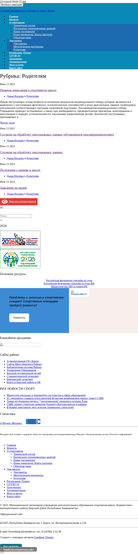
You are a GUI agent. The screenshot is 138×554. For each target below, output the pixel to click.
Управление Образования (21, 370)
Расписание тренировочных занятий (34, 28)
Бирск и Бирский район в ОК (24, 382)
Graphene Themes (44, 537)
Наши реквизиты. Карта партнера (32, 34)
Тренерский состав (24, 25)
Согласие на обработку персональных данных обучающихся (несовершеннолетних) (57, 134)
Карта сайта (15, 68)
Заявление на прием (13, 188)
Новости (12, 448)
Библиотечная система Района (24, 367)
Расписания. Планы (18, 481)
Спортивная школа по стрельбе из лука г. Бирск (27, 10)
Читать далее (7, 122)
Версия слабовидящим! (22, 201)
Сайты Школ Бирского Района (24, 364)
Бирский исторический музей (24, 373)
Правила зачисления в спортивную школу (28, 90)
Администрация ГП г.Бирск (23, 361)
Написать (19, 317)
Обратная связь (22, 466)
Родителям (32, 96)
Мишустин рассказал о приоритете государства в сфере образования (46, 395)
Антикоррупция (16, 490)
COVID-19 (13, 484)
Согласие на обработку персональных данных (31, 152)
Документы (15, 40)
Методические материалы (28, 46)
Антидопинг (14, 487)
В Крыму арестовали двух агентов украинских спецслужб (40, 407)
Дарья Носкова (15, 96)
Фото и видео (14, 493)
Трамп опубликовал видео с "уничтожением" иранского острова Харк (47, 401)
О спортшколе (17, 22)
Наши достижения (24, 31)
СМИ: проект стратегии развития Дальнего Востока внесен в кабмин (47, 404)
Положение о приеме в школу (20, 170)
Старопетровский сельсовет (23, 376)
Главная (11, 445)
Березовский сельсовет (20, 379)
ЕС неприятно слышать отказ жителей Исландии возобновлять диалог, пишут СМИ (55, 398)
